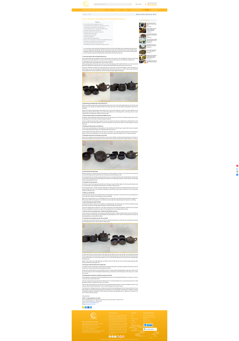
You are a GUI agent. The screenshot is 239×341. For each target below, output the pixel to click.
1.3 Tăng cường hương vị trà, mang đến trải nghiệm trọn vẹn (95, 28)
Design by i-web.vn (135, 339)
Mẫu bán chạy (134, 322)
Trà (132, 317)
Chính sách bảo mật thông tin (149, 315)
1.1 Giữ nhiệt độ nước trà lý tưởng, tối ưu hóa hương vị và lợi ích (96, 25)
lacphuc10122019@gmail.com (92, 302)
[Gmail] (123, 337)
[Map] (115, 337)
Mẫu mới (132, 324)
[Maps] (237, 172)
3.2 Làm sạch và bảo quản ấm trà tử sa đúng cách (93, 42)
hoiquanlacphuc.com (90, 304)
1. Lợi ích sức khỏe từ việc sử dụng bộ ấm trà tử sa (93, 24)
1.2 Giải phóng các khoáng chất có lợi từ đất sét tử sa (94, 27)
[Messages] (237, 175)
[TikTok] (118, 337)
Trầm (132, 315)
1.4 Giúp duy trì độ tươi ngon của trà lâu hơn (92, 30)
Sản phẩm (133, 320)
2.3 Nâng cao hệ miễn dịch (88, 36)
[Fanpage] (110, 337)
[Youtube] (120, 337)
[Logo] (86, 4)
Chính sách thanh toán (147, 321)
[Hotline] (237, 166)
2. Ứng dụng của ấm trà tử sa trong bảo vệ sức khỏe (93, 31)
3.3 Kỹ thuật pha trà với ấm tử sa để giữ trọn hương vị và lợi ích (95, 44)
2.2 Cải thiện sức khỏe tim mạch (89, 35)
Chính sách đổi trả (146, 320)
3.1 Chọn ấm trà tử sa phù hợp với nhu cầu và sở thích (94, 41)
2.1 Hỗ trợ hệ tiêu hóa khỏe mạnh (90, 33)
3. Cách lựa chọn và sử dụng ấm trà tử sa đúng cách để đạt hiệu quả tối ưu (97, 39)
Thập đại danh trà (134, 318)
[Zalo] (112, 337)
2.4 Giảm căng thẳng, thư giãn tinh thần (91, 38)
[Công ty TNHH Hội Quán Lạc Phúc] (110, 87)
